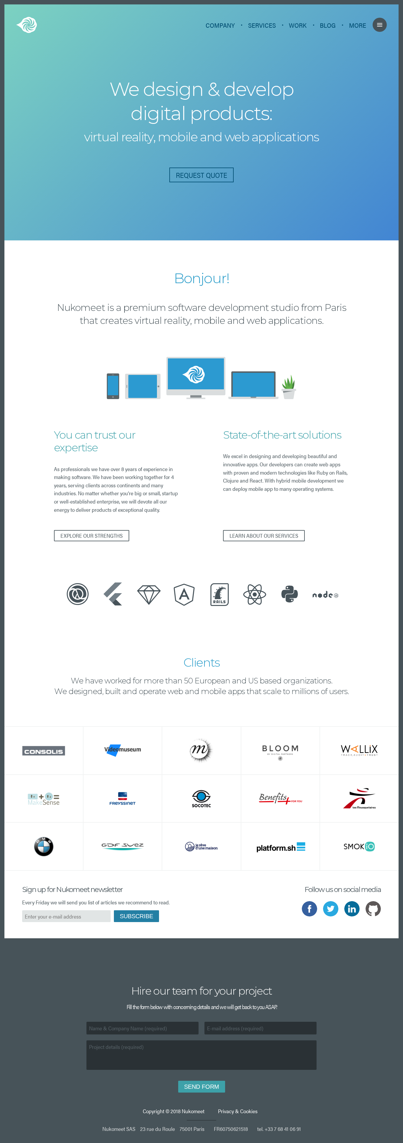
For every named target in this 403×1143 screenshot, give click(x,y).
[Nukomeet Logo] (26, 25)
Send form (201, 1086)
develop (259, 89)
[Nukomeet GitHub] (373, 908)
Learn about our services (264, 535)
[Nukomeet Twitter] (330, 908)
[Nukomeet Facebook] (309, 908)
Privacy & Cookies (238, 1111)
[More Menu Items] (380, 25)
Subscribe (136, 916)
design (173, 89)
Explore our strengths (91, 535)
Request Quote (201, 175)
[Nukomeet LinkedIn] (352, 908)
